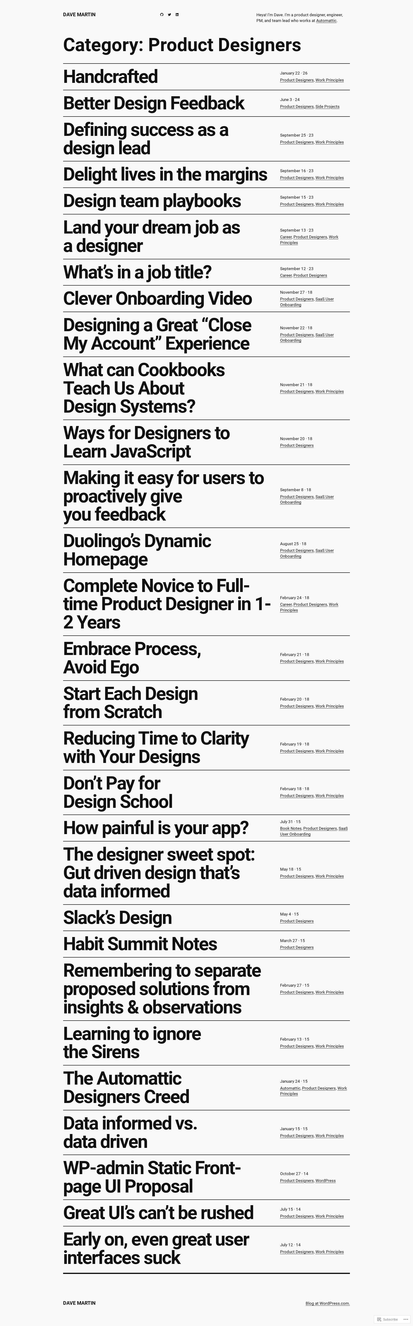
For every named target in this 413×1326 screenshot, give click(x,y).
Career (286, 236)
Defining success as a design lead (145, 139)
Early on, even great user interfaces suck (156, 1248)
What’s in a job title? (137, 272)
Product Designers (297, 80)
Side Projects (327, 106)
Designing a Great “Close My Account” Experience (157, 334)
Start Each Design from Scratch (130, 703)
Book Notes (291, 828)
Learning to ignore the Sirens (132, 1043)
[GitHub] (162, 14)
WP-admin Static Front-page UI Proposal (152, 1177)
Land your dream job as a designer (151, 236)
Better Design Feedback (153, 103)
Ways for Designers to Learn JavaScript (146, 442)
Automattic (326, 20)
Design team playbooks (152, 201)
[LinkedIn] (177, 14)
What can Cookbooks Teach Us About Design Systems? (144, 388)
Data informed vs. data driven (130, 1132)
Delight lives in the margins (165, 174)
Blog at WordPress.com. (328, 1303)
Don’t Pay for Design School (117, 792)
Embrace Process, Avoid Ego (132, 658)
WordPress (325, 1180)
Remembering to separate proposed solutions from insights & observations (162, 988)
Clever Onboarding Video (157, 298)
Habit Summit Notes (140, 944)
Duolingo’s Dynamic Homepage (137, 550)
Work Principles (329, 80)
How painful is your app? (155, 828)
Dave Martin (79, 14)
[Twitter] (169, 14)
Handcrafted (110, 77)
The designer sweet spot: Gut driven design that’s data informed (159, 872)
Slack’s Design (117, 918)
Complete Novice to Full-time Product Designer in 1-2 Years (167, 604)
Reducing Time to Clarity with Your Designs (156, 747)
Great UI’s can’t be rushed (158, 1213)
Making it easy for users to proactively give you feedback (163, 496)
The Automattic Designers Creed (126, 1087)
